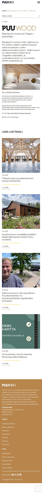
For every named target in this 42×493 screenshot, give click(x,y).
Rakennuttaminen (8, 427)
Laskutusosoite (7, 460)
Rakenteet (5, 431)
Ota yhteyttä (6, 464)
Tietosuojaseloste (8, 457)
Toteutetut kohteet (8, 424)
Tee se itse (5, 444)
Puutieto (5, 441)
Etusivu (4, 11)
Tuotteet (5, 437)
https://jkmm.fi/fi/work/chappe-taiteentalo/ (19, 113)
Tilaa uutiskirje (7, 468)
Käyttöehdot (6, 453)
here (17, 117)
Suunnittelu (6, 434)
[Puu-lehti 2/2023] (19, 30)
